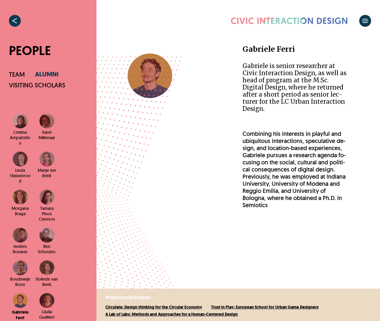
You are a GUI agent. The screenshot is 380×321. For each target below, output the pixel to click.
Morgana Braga (20, 211)
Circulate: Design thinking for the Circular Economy (153, 307)
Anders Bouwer (20, 249)
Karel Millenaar (47, 135)
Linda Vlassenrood (20, 176)
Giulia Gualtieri (46, 314)
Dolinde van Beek (47, 281)
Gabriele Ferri (20, 315)
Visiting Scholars (37, 85)
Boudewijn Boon (20, 281)
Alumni (46, 74)
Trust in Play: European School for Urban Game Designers (265, 307)
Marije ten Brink (47, 173)
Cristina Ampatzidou (20, 138)
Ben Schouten (47, 249)
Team (17, 74)
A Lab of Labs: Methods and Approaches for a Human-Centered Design (171, 314)
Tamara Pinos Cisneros (47, 214)
